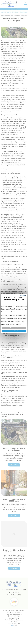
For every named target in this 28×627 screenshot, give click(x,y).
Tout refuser (22, 295)
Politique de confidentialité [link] (14, 302)
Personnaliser (14, 328)
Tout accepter (14, 331)
